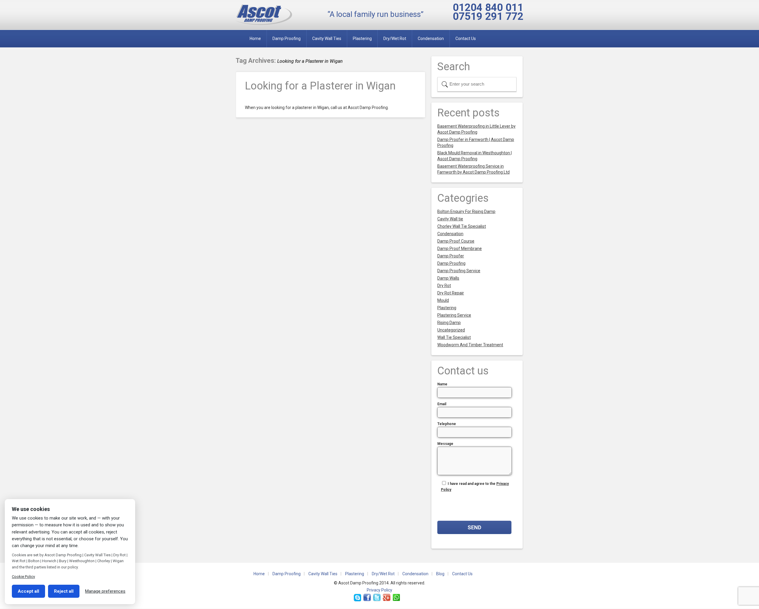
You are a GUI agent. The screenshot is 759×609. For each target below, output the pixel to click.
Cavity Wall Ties (326, 38)
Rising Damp (449, 322)
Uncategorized (451, 330)
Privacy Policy (379, 590)
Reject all (64, 591)
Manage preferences (105, 591)
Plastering (362, 38)
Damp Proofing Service (458, 270)
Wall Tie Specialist (454, 337)
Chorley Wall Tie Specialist (461, 226)
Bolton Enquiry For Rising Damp (466, 211)
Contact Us (465, 38)
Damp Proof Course (455, 241)
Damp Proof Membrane (459, 248)
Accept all (28, 591)
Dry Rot (444, 285)
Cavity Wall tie (450, 219)
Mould (443, 300)
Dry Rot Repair (450, 293)
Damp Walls (448, 278)
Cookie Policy (23, 576)
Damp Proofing (286, 38)
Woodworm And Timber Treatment (470, 344)
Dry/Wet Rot (394, 38)
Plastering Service (454, 315)
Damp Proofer (450, 256)
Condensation (431, 38)
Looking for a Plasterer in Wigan (320, 86)
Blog (440, 573)
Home (255, 38)
